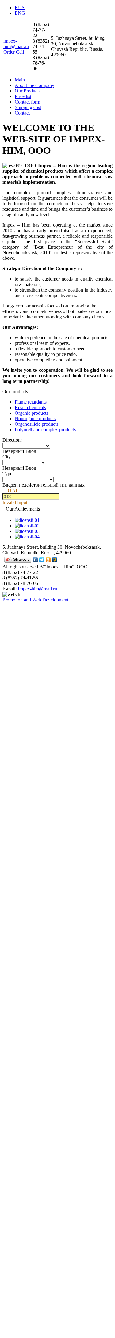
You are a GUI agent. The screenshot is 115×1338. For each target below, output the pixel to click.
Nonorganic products (35, 418)
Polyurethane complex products (45, 429)
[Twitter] (42, 560)
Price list (23, 96)
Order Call (13, 52)
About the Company (34, 85)
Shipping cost (28, 107)
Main (20, 79)
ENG (20, 13)
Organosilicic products (36, 424)
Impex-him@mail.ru (37, 588)
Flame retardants (31, 402)
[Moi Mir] (55, 560)
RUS (20, 7)
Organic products (31, 413)
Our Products (27, 90)
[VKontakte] (35, 560)
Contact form (27, 101)
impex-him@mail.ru (16, 43)
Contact (22, 112)
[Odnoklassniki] (48, 560)
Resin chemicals (30, 407)
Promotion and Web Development (35, 599)
